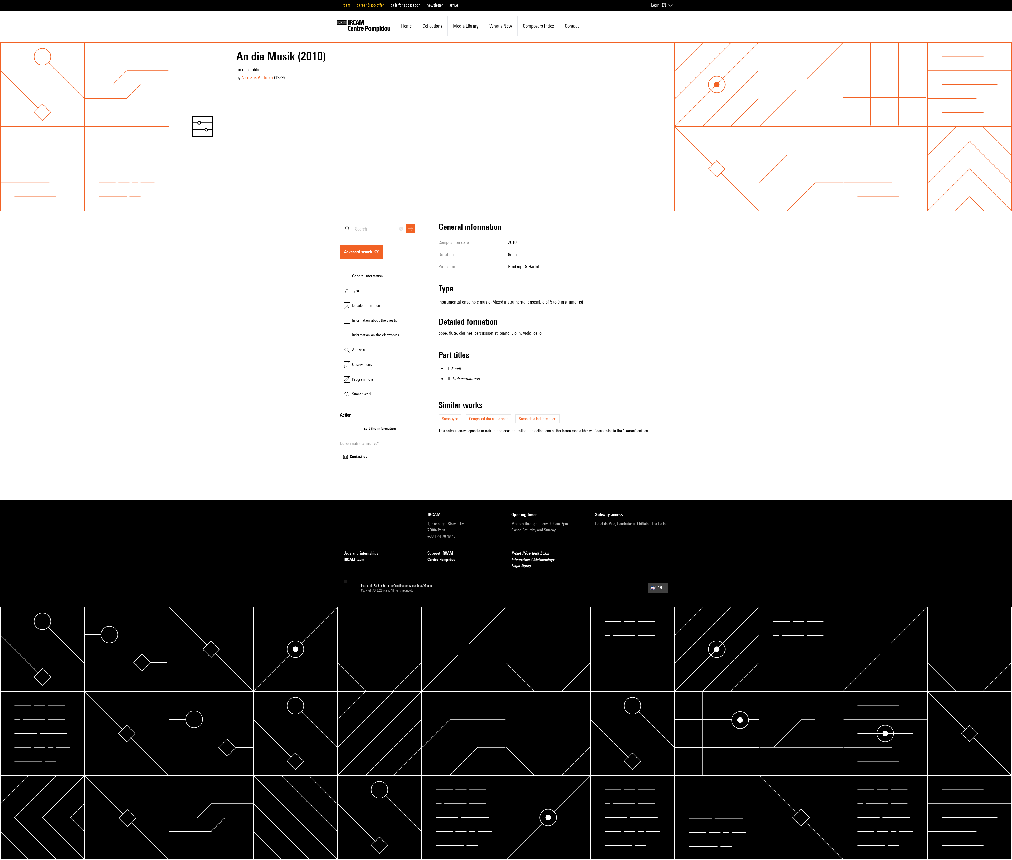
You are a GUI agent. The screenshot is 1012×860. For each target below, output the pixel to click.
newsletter (435, 5)
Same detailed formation (537, 418)
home (406, 26)
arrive (453, 5)
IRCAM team (354, 559)
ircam (346, 5)
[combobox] (379, 229)
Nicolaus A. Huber (257, 77)
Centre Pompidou (441, 559)
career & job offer (370, 5)
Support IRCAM (440, 553)
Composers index (538, 26)
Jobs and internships (361, 553)
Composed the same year (488, 418)
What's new (500, 26)
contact (572, 26)
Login (655, 5)
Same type (450, 418)
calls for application (405, 5)
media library (466, 26)
